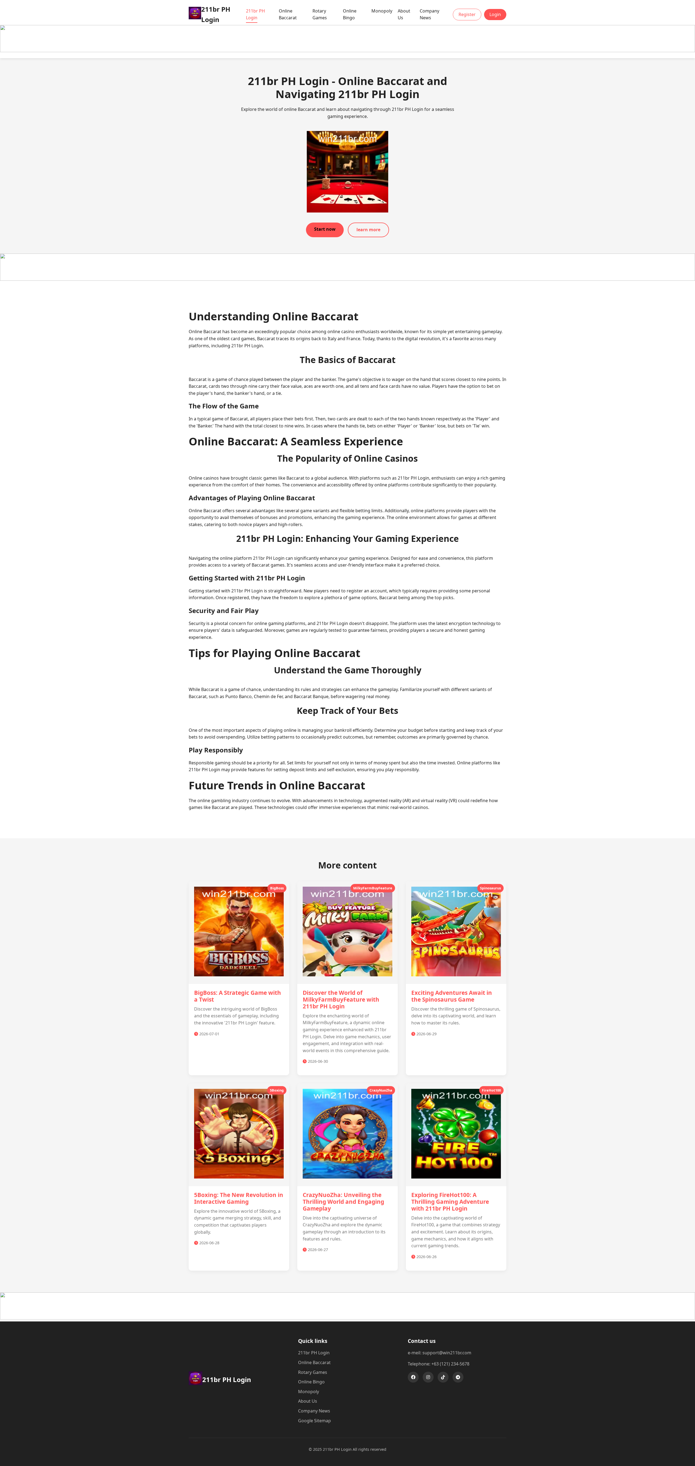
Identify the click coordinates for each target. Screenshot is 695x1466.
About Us (404, 14)
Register (467, 14)
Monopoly (381, 11)
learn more (368, 230)
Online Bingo (349, 14)
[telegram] (458, 1377)
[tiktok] (443, 1377)
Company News (429, 14)
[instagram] (428, 1377)
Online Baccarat (288, 14)
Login (495, 14)
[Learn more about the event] (347, 51)
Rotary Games (319, 14)
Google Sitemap (314, 1421)
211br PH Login (255, 14)
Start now (325, 229)
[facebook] (413, 1377)
